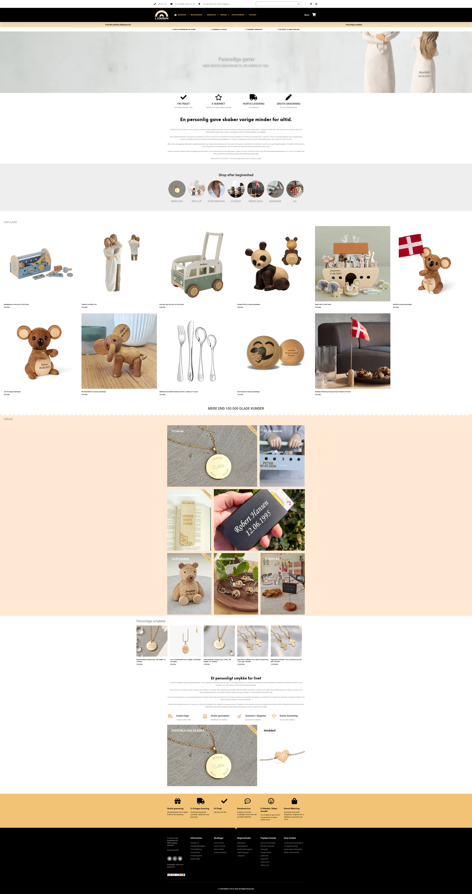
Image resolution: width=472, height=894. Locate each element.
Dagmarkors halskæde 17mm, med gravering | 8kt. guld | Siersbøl (286, 660)
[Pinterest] (180, 858)
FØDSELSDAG (256, 201)
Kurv (306, 15)
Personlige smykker (354, 25)
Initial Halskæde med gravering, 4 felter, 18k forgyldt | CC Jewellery (217, 660)
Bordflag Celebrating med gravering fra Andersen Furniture (333, 392)
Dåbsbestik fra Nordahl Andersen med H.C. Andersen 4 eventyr (178, 392)
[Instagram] (174, 858)
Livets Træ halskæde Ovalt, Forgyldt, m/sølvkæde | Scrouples (185, 660)
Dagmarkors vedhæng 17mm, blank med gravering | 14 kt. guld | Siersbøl (252, 660)
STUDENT (236, 201)
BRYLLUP (196, 201)
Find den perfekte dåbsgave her (118, 25)
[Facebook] (169, 858)
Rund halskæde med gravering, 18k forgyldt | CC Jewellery (151, 660)
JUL (295, 201)
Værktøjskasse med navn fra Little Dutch (16, 304)
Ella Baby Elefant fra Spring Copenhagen (93, 392)
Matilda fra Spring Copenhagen (402, 304)
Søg (298, 3)
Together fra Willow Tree (89, 304)
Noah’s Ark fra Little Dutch (323, 304)
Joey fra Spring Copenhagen (12, 392)
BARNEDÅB (275, 201)
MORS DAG (177, 201)
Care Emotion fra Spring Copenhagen (248, 392)
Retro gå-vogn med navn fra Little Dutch (171, 304)
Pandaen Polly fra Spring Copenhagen (248, 304)
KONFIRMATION (216, 201)
